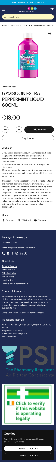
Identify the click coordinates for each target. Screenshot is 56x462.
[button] (51, 9)
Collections (14, 25)
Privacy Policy (8, 269)
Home (4, 25)
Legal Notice (7, 280)
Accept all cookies (28, 448)
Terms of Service (9, 266)
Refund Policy (8, 276)
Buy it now (28, 138)
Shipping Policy (9, 273)
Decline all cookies (28, 455)
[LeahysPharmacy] (27, 9)
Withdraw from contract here (15, 283)
